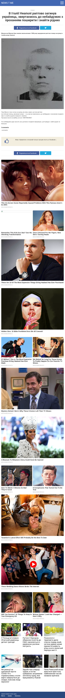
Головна (33, 10)
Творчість (17, 695)
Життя (3, 695)
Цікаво (10, 695)
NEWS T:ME (7, 3)
